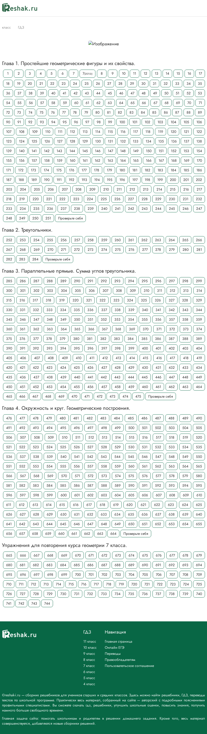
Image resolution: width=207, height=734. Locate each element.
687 (104, 564)
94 (53, 122)
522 (22, 447)
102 (147, 122)
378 (49, 338)
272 (77, 249)
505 (199, 427)
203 (9, 189)
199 (160, 179)
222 (62, 198)
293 (117, 280)
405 (9, 357)
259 (104, 239)
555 (63, 466)
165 (136, 160)
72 (8, 112)
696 (23, 574)
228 (145, 198)
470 (74, 396)
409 (65, 357)
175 (59, 170)
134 (148, 141)
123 (9, 141)
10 (123, 73)
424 (63, 367)
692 (172, 564)
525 (63, 447)
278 (158, 249)
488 (171, 418)
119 (160, 131)
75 (41, 112)
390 (9, 348)
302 (36, 290)
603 (104, 495)
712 (33, 584)
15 (178, 73)
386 (158, 338)
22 (52, 83)
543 (104, 456)
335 (77, 309)
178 (96, 170)
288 (50, 280)
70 (189, 102)
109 (35, 131)
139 (9, 150)
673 (118, 555)
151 (161, 150)
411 (91, 357)
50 (166, 93)
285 (9, 280)
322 (102, 300)
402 (172, 348)
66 (144, 102)
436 (23, 377)
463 (185, 386)
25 (87, 83)
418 (186, 357)
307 (105, 290)
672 (104, 555)
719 (121, 584)
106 (199, 122)
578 (172, 475)
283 (22, 259)
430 (145, 367)
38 (31, 93)
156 (21, 160)
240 (104, 208)
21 (41, 83)
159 (59, 160)
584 (49, 485)
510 (64, 437)
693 (185, 564)
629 (50, 514)
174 (46, 170)
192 (71, 179)
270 (50, 249)
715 (71, 584)
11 (134, 73)
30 (143, 83)
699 (64, 574)
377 (36, 338)
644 (49, 523)
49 (155, 93)
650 (131, 523)
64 (121, 102)
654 (185, 523)
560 (131, 466)
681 (22, 564)
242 (131, 208)
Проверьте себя (70, 218)
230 (172, 198)
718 (108, 584)
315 (9, 300)
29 (132, 83)
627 (22, 514)
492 (22, 427)
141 (34, 150)
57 (42, 102)
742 (21, 603)
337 (104, 309)
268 (23, 249)
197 (135, 179)
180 (122, 170)
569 (50, 475)
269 (37, 249)
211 (119, 189)
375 (9, 338)
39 (42, 93)
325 (144, 300)
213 (145, 189)
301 (22, 290)
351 (90, 319)
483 (103, 418)
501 (144, 427)
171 (8, 170)
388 (185, 338)
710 (8, 584)
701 (91, 574)
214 (159, 189)
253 (23, 239)
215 (172, 189)
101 (134, 122)
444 (131, 377)
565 (199, 466)
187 (8, 179)
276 (131, 249)
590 (131, 485)
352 (104, 319)
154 (199, 150)
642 (22, 523)
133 (135, 141)
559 (118, 466)
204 (23, 189)
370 (145, 329)
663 (100, 533)
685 (77, 564)
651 (144, 523)
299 (199, 280)
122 (199, 131)
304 (64, 290)
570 (64, 475)
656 (9, 533)
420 (9, 367)
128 (72, 141)
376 (22, 338)
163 (110, 160)
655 (199, 523)
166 (148, 160)
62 (98, 102)
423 (49, 367)
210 (106, 189)
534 (185, 447)
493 (36, 427)
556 (77, 466)
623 (171, 504)
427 (104, 367)
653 (172, 523)
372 (172, 329)
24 (75, 83)
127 (59, 141)
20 (30, 83)
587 (90, 485)
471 (87, 396)
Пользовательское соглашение (129, 665)
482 (90, 418)
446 (158, 377)
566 (9, 475)
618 (102, 504)
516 (145, 437)
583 (36, 485)
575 (131, 475)
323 (116, 300)
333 (49, 309)
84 (143, 112)
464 (199, 386)
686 (90, 564)
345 (9, 319)
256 (64, 239)
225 (104, 198)
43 (87, 93)
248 (9, 218)
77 (64, 112)
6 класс (89, 671)
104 (173, 122)
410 (78, 357)
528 (104, 447)
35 (200, 83)
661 (74, 533)
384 (130, 338)
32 (166, 83)
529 (118, 447)
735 (131, 593)
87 (177, 112)
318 (48, 300)
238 (77, 208)
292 (104, 280)
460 (145, 386)
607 (159, 495)
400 (145, 348)
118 (147, 131)
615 (62, 504)
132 (123, 141)
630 (63, 514)
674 (131, 555)
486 (144, 418)
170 (199, 160)
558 (104, 466)
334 (63, 309)
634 (117, 514)
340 (145, 309)
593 (172, 485)
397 (104, 348)
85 (154, 112)
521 (9, 447)
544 (117, 456)
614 (48, 504)
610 (199, 495)
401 (158, 348)
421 (22, 367)
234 (23, 208)
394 (63, 348)
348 (50, 319)
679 (199, 555)
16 (189, 73)
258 (91, 239)
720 (134, 584)
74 (30, 112)
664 (113, 533)
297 (172, 280)
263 (158, 239)
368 (118, 329)
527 (90, 447)
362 (36, 329)
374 (199, 329)
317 (35, 300)
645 (63, 523)
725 (199, 584)
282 (9, 259)
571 (77, 475)
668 (50, 555)
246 (186, 208)
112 (72, 131)
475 (138, 396)
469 (61, 396)
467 (35, 396)
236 (50, 208)
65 (133, 102)
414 (132, 357)
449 (199, 377)
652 (158, 523)
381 (89, 338)
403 (185, 348)
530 (131, 447)
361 (22, 329)
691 (158, 564)
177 (84, 170)
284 (35, 259)
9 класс (89, 653)
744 (47, 603)
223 (76, 198)
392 (36, 348)
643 (36, 523)
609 (186, 495)
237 (63, 208)
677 (172, 555)
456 (90, 386)
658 (35, 533)
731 (76, 593)
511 (77, 437)
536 (9, 456)
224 (90, 198)
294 (131, 280)
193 (84, 179)
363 (50, 329)
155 (9, 160)
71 (200, 102)
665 (9, 555)
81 (109, 112)
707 (172, 574)
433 (185, 367)
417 (172, 357)
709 (199, 574)
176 (71, 170)
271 (63, 249)
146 (97, 150)
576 (145, 475)
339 (131, 309)
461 (158, 386)
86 (166, 112)
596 (9, 495)
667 (36, 555)
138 (199, 141)
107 (8, 131)
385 (144, 338)
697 (36, 574)
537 (22, 456)
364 (64, 329)
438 (50, 377)
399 (131, 348)
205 (37, 189)
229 (158, 198)
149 (136, 150)
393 (49, 348)
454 (63, 386)
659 (48, 533)
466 (22, 396)
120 (173, 131)
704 (131, 574)
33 (177, 83)
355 (145, 319)
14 (167, 73)
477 (22, 418)
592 (158, 485)
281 (199, 249)
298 (185, 280)
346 (23, 319)
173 (33, 170)
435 (9, 377)
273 (90, 249)
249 (22, 218)
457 (104, 386)
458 (118, 386)
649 (118, 523)
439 (63, 377)
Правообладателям (120, 659)
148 (123, 150)
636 (145, 514)
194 (97, 179)
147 (110, 150)
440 (77, 377)
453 (49, 386)
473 (112, 396)
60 (76, 102)
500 (131, 427)
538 (36, 456)
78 (75, 112)
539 (50, 456)
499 (118, 427)
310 (146, 290)
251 (48, 218)
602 (90, 495)
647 (90, 523)
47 (132, 93)
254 (36, 239)
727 (22, 593)
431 (158, 367)
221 (49, 198)
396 (90, 348)
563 (172, 466)
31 (154, 83)
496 (77, 427)
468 (48, 396)
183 (160, 170)
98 (99, 122)
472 (99, 396)
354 (131, 319)
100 (122, 122)
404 (199, 348)
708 (185, 574)
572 (90, 475)
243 (145, 208)
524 (49, 447)
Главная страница (118, 641)
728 (36, 593)
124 (21, 141)
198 (147, 179)
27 (109, 83)
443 (117, 377)
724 (186, 584)
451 (22, 386)
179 (109, 170)
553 (36, 466)
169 (186, 160)
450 (9, 386)
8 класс (89, 659)
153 (186, 150)
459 (131, 386)
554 (49, 466)
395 (77, 348)
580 (199, 475)
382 (103, 338)
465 (9, 396)
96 (76, 122)
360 (9, 329)
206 (51, 189)
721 (147, 584)
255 (50, 239)
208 (78, 189)
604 (118, 495)
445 (145, 377)
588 (104, 485)
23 (64, 83)
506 (9, 437)
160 (72, 160)
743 (34, 603)
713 (46, 584)
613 (35, 504)
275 (118, 249)
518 (171, 437)
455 (77, 386)
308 (119, 290)
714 (58, 584)
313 (186, 290)
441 (90, 377)
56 (31, 102)
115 (110, 131)
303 (50, 290)
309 (133, 290)
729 (50, 593)
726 (9, 593)
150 (148, 150)
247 (199, 208)
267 (9, 249)
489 (185, 418)
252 (9, 239)
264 (172, 239)
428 (118, 367)
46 (121, 93)
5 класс (89, 677)
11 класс (89, 641)
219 (22, 198)
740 (199, 593)
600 (64, 495)
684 (63, 564)
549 (185, 456)
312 (172, 290)
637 (158, 514)
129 (85, 141)
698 (50, 574)
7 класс (89, 665)
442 (104, 377)
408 (51, 357)
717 (96, 584)
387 (171, 338)
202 (199, 179)
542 (90, 456)
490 (199, 418)
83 (132, 112)
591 (144, 485)
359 (199, 319)
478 (36, 418)
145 (85, 150)
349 (63, 319)
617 (89, 504)
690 (145, 564)
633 (104, 514)
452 (36, 386)
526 (77, 447)
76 (53, 112)
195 (109, 179)
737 (158, 593)
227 (131, 198)
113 (85, 131)
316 (22, 300)
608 (172, 495)
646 (77, 523)
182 (147, 170)
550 (199, 456)
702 (104, 574)
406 (23, 357)
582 (22, 485)
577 (158, 475)
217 (199, 189)
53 (200, 93)
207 (65, 189)
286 (23, 280)
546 (145, 456)
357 (172, 319)
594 (185, 485)
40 (53, 93)
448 (185, 377)
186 (199, 170)
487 (158, 418)
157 (34, 160)
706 (159, 574)
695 (9, 574)
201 (186, 179)
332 (36, 309)
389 (199, 338)
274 (104, 249)
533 (172, 447)
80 (97, 112)
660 (61, 533)
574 (118, 475)
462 (172, 386)
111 (60, 131)
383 (117, 338)
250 (35, 218)
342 (172, 309)
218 (9, 198)
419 (199, 357)
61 (87, 102)
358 (185, 319)
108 (21, 131)
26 (98, 83)
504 (185, 427)
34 (189, 83)
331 (22, 309)
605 (131, 495)
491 (9, 427)
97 (87, 122)
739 (185, 593)
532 (158, 447)
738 (172, 593)
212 (132, 189)
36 (8, 93)
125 (34, 141)
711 (21, 584)
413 (118, 357)
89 (200, 112)
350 (77, 319)
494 (49, 427)
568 (36, 475)
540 (63, 456)
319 (62, 300)
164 (123, 160)
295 (145, 280)
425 (77, 367)
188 (21, 179)
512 (91, 437)
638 (172, 514)
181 (134, 170)
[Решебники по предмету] (13, 27)
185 (186, 170)
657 (22, 533)
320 (75, 300)
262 (144, 239)
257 (77, 239)
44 (98, 93)
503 (172, 427)
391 (22, 348)
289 (63, 280)
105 (186, 122)
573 (104, 475)
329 (199, 300)
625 (199, 504)
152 (173, 150)
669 (64, 555)
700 (78, 574)
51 (177, 93)
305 (78, 290)
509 (51, 437)
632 (90, 514)
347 (36, 319)
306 (92, 290)
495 (63, 427)
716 (83, 584)
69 (178, 102)
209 (92, 189)
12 (145, 73)
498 (104, 427)
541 (77, 456)
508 (37, 437)
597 (22, 495)
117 (135, 131)
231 (185, 198)
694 (199, 564)
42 (75, 93)
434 (199, 367)
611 (8, 504)
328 (185, 300)
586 (77, 485)
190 (46, 179)
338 (118, 309)
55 (19, 102)
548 (172, 456)
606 (145, 495)
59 (65, 102)
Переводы (113, 653)
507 (23, 437)
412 (105, 357)
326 (158, 300)
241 (117, 208)
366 (91, 329)
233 (9, 208)
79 (86, 112)
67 (155, 102)
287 (36, 280)
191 (59, 179)
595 (199, 485)
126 (47, 141)
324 (130, 300)
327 (171, 300)
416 (159, 357)
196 (122, 179)
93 (42, 122)
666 (23, 555)
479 (49, 418)
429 (131, 367)
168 (174, 160)
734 (117, 593)
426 (90, 367)
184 (173, 170)
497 (90, 427)
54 (8, 102)
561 (144, 466)
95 (65, 122)
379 (62, 338)
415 (145, 357)
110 (47, 131)
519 (185, 437)
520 (199, 437)
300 (9, 290)
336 (90, 309)
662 (87, 533)
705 (145, 574)
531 (144, 447)
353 (117, 319)
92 (30, 122)
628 (36, 514)
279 (172, 249)
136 (174, 141)
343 (185, 309)
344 (199, 309)
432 (172, 367)
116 (122, 131)
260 (118, 239)
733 (104, 593)
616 (76, 504)
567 (23, 475)
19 (18, 83)
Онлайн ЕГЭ (114, 647)
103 (160, 122)
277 (145, 249)
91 (19, 122)
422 (36, 367)
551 (9, 466)
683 (49, 564)
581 (9, 485)
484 (117, 418)
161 (85, 160)
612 (21, 504)
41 (64, 93)
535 (199, 447)
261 (131, 239)
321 (89, 300)
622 (157, 504)
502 (158, 427)
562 (158, 466)
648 (104, 523)
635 (131, 514)
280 (186, 249)
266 (199, 239)
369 (132, 329)
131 (110, 141)
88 (189, 112)
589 (118, 485)
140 (21, 150)
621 (143, 504)
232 (199, 198)
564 (185, 466)
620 (129, 504)
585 (63, 485)
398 (118, 348)
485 (131, 418)
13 (156, 73)
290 (77, 280)
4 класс (89, 683)
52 (189, 93)
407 (37, 357)
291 (90, 280)
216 (186, 189)
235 (36, 208)
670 (78, 555)
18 (8, 83)
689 (131, 564)
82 (120, 112)
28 (120, 83)
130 (98, 141)
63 (110, 102)
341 (158, 309)
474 (125, 396)
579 (185, 475)
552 (22, 466)
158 (47, 160)
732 (90, 593)
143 (59, 150)
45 (110, 93)
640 (199, 514)
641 (9, 523)
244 (158, 208)
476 (9, 418)
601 (77, 495)
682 (36, 564)
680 (9, 564)
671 (91, 555)
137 (186, 141)
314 (199, 290)
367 (105, 329)
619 (116, 504)
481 (76, 418)
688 (118, 564)
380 (76, 338)
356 (158, 319)
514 (118, 437)
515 (131, 437)
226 (117, 198)
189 (34, 179)
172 (20, 170)
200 (173, 179)
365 (77, 329)
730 (63, 593)
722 (160, 584)
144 (72, 150)
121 (186, 131)
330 (9, 309)
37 (19, 93)
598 (36, 495)
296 (158, 280)
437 (36, 377)
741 (8, 603)
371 (159, 329)
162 (97, 160)
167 (161, 160)
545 (131, 456)
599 (50, 495)
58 (53, 102)
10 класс (90, 647)
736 (145, 593)
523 (36, 447)
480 (63, 418)
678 (185, 555)
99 (110, 122)
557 (90, 466)
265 (185, 239)
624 (185, 504)
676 (159, 555)
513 (104, 437)
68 (167, 102)
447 (172, 377)
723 (173, 584)
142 (46, 150)
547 (158, 456)
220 (36, 198)
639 (185, 514)
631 (77, 514)
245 (172, 208)
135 (161, 141)
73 (19, 112)
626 (9, 514)
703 (118, 574)
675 (145, 555)
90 (8, 122)
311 (159, 290)
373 (186, 329)
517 (158, 437)
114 (97, 131)
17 (200, 73)
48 (144, 93)
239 (91, 208)
